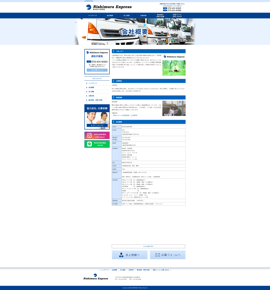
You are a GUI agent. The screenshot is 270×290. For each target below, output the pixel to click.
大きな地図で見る (148, 246)
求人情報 (126, 15)
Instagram (97, 135)
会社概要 (109, 15)
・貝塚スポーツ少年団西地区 (121, 115)
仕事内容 (143, 15)
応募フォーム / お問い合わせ (177, 15)
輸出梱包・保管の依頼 (160, 15)
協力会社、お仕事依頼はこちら (97, 117)
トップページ (92, 15)
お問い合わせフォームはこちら (97, 61)
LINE (97, 144)
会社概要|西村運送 (88, 1)
